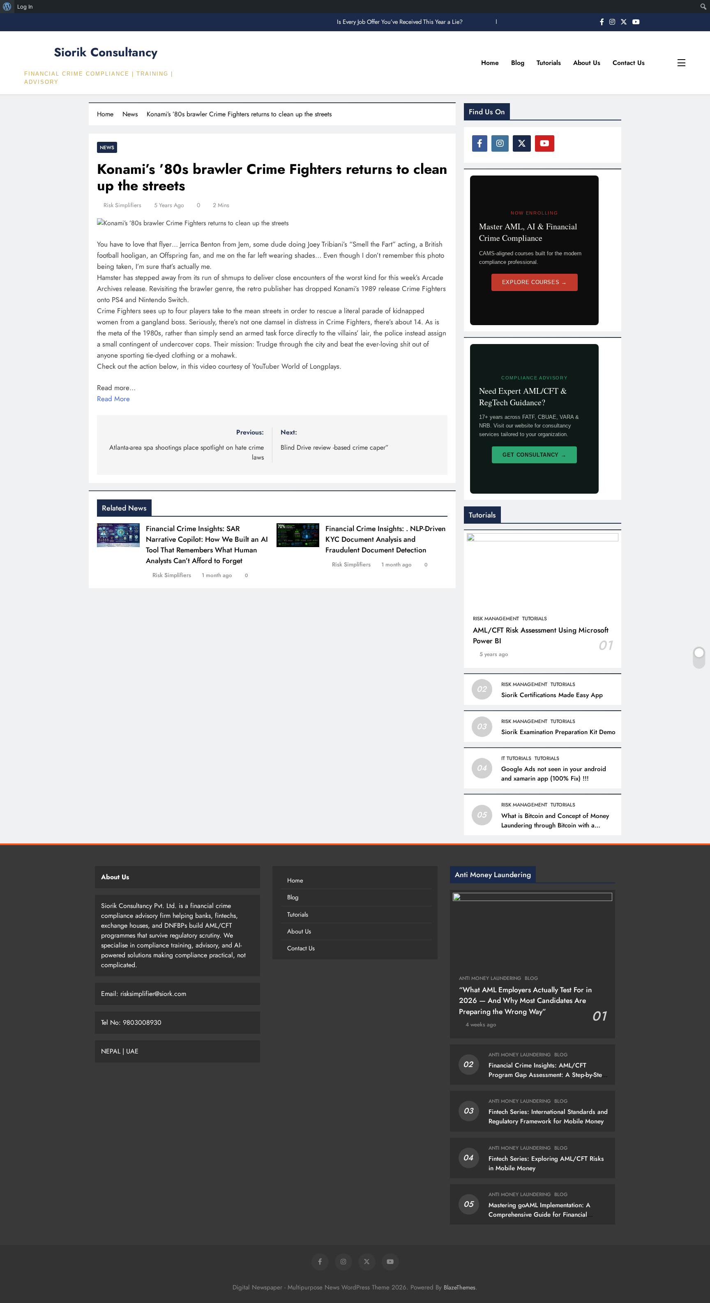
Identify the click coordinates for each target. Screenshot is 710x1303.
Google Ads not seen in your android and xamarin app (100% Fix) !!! (553, 774)
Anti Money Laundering (490, 978)
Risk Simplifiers (122, 205)
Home (490, 62)
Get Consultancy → (534, 455)
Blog (517, 62)
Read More (113, 399)
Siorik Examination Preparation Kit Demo (558, 732)
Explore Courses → (534, 282)
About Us (586, 62)
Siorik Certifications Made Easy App (552, 695)
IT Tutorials (516, 758)
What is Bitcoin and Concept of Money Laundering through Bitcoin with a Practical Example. (555, 825)
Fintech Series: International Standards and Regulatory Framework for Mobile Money (548, 1116)
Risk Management (496, 618)
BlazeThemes (459, 1287)
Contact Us (629, 62)
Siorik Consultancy (105, 52)
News (107, 147)
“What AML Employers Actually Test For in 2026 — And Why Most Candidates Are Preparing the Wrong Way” (525, 1000)
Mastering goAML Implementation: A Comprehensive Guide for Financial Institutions (539, 1215)
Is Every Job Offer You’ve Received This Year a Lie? (400, 21)
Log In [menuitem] (25, 6)
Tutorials (549, 62)
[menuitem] (7, 6)
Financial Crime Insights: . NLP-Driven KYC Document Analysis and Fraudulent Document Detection (385, 539)
